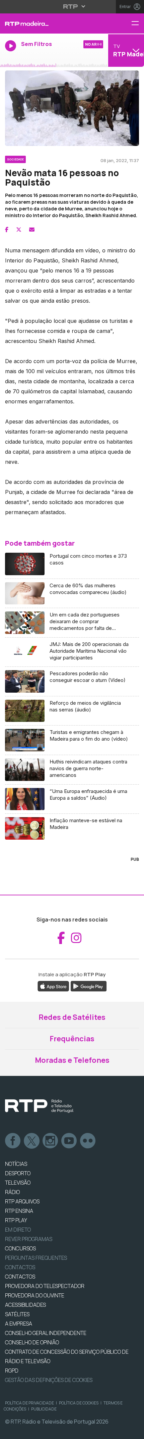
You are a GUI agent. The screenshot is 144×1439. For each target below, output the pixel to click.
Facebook (13, 1141)
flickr (88, 1141)
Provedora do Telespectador (44, 1286)
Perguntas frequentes (36, 1257)
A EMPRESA (18, 1323)
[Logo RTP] (39, 1106)
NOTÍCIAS (16, 1164)
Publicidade (44, 1409)
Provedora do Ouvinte (34, 1295)
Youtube (69, 1141)
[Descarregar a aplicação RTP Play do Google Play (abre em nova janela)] (88, 986)
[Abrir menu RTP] (72, 6)
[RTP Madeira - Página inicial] (48, 23)
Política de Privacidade (29, 1403)
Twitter (32, 1141)
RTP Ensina (19, 1210)
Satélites (17, 1314)
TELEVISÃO (17, 1182)
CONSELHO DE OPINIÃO (32, 1342)
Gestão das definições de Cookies (48, 1380)
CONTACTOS (20, 1276)
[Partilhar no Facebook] (6, 229)
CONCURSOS (20, 1248)
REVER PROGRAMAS (28, 1239)
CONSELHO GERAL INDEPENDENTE (45, 1333)
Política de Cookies (78, 1403)
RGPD (11, 1370)
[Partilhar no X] (18, 229)
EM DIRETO (18, 1229)
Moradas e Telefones (72, 1060)
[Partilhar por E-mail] (31, 229)
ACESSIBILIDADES (25, 1304)
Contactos (20, 1267)
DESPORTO (17, 1173)
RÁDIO (12, 1192)
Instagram (51, 1141)
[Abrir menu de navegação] (137, 24)
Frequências (72, 1039)
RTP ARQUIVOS (22, 1201)
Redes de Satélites (72, 1017)
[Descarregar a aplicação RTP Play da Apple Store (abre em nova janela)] (53, 986)
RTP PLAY (16, 1220)
